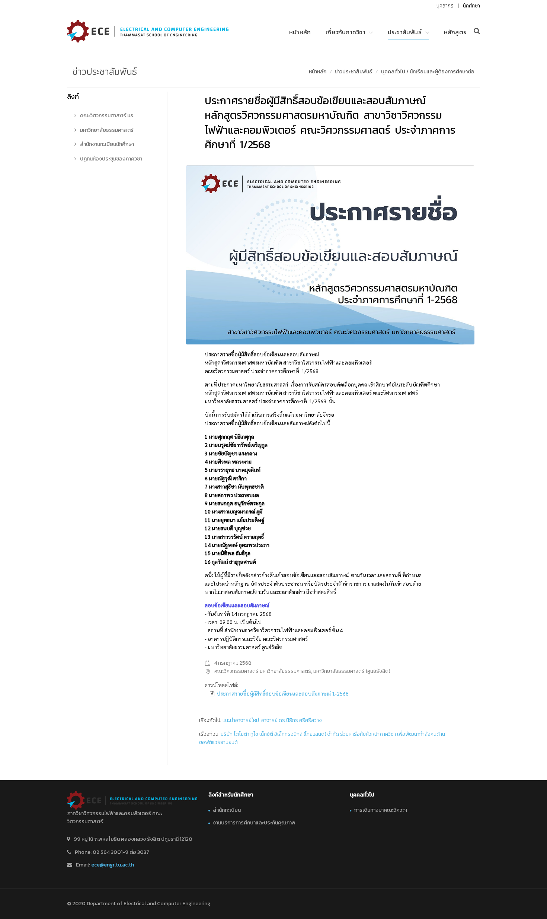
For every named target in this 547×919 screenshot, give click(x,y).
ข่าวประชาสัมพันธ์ (353, 72)
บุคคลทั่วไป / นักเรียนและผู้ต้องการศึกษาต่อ (427, 72)
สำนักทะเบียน (227, 810)
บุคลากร (445, 6)
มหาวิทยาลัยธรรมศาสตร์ (106, 130)
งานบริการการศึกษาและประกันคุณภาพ (254, 823)
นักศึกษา (471, 6)
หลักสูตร (455, 32)
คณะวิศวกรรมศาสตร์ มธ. (106, 116)
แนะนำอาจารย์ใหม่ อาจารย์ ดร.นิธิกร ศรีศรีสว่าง (272, 720)
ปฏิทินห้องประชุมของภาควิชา (110, 159)
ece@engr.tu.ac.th (112, 865)
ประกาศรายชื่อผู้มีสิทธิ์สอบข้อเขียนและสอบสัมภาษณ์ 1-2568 (283, 693)
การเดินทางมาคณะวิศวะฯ (380, 810)
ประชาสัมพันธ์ (405, 32)
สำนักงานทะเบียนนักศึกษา (106, 144)
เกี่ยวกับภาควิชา (345, 32)
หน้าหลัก (300, 32)
